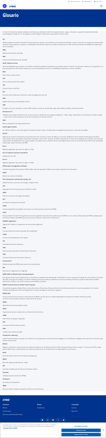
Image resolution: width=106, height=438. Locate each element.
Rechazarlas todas (81, 430)
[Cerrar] (103, 430)
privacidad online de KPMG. (10, 428)
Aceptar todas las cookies (81, 434)
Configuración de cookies (81, 426)
